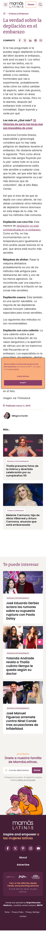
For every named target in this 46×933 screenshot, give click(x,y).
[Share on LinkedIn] (30, 40)
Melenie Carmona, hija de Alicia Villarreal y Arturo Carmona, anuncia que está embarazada (23, 520)
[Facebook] (8, 848)
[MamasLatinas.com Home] (16, 5)
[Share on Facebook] (20, 40)
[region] (23, 373)
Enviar (37, 770)
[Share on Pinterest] (35, 40)
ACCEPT (23, 383)
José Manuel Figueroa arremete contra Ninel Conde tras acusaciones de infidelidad (22, 721)
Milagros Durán (20, 415)
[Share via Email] (41, 40)
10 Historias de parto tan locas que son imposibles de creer (23, 124)
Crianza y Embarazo (19, 13)
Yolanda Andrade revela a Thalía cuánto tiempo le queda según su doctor (20, 666)
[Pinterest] (23, 848)
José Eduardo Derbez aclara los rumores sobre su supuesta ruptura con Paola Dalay (22, 611)
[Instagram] (31, 848)
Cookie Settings (23, 376)
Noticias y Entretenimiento (18, 461)
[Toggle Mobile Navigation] (6, 5)
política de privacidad (26, 780)
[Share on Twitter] (25, 40)
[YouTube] (38, 848)
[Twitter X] (15, 848)
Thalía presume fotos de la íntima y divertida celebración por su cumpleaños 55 (22, 470)
